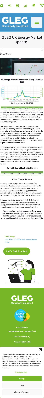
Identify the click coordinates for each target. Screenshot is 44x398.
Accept (22, 378)
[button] (40, 349)
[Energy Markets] (25, 6)
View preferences (22, 392)
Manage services (21, 372)
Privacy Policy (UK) (22, 342)
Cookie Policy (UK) (22, 337)
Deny (22, 385)
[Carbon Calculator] (17, 6)
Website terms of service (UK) (22, 331)
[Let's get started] (9, 6)
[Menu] (37, 22)
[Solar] (33, 5)
